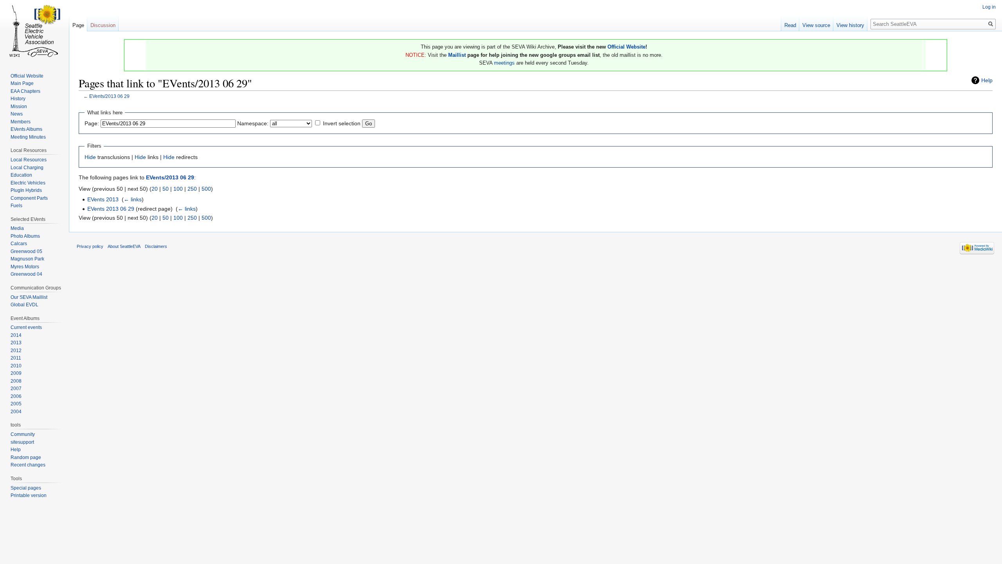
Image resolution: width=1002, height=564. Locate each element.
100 (178, 189)
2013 (16, 342)
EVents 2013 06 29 (110, 209)
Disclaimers (156, 246)
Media (17, 228)
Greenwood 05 (26, 251)
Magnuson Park (27, 259)
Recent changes (28, 465)
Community (23, 434)
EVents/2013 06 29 (109, 96)
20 (154, 189)
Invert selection (341, 123)
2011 (16, 358)
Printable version (29, 495)
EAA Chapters (25, 91)
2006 (16, 396)
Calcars (19, 243)
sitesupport (22, 442)
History (18, 98)
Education (21, 175)
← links (133, 199)
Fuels (16, 205)
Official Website (626, 47)
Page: (92, 123)
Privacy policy (90, 246)
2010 (16, 366)
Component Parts (29, 198)
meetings (504, 63)
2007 (16, 388)
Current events (26, 327)
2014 (16, 335)
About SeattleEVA (124, 246)
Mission (19, 106)
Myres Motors (25, 266)
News (17, 114)
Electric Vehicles (28, 183)
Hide (90, 157)
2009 (16, 373)
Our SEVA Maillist (29, 297)
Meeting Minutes (28, 137)
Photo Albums (25, 236)
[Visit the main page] (34, 31)
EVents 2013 (103, 199)
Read (790, 25)
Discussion (102, 25)
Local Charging (27, 167)
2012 (16, 350)
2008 (16, 381)
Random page (26, 457)
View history (850, 25)
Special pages (26, 488)
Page (78, 25)
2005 (16, 404)
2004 (16, 411)
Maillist (457, 55)
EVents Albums (26, 129)
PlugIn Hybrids (26, 190)
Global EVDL (24, 304)
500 (206, 189)
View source (816, 25)
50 (165, 189)
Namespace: (253, 123)
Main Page (22, 83)
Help (987, 80)
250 (192, 189)
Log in (989, 7)
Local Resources (29, 160)
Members (21, 122)
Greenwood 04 (26, 274)
